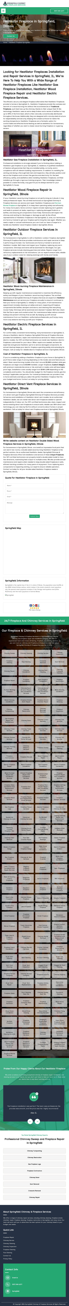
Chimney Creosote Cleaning (60, 671)
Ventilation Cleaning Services (9, 1033)
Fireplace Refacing (60, 701)
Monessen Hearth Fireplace (59, 916)
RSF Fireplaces (59, 878)
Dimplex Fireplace (59, 898)
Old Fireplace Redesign (43, 838)
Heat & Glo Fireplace (9, 898)
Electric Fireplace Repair (9, 765)
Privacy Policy (7, 1259)
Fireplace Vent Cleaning (59, 747)
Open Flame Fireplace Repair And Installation (59, 1022)
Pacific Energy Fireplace (43, 906)
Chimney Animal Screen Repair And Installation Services (43, 690)
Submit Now (34, 516)
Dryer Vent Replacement (26, 984)
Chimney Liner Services (59, 729)
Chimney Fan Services (59, 738)
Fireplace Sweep (42, 747)
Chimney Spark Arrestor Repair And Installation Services (26, 690)
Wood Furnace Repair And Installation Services (9, 775)
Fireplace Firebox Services (43, 798)
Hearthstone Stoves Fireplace (42, 926)
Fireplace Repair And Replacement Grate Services (26, 798)
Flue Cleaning (26, 662)
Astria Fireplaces (42, 878)
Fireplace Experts (43, 974)
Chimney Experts (59, 974)
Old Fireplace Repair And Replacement (9, 720)
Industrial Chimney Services (26, 818)
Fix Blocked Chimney (43, 818)
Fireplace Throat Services (26, 808)
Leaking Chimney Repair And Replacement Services (59, 818)
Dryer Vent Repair (9, 984)
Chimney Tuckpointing (9, 710)
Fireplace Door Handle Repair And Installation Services (43, 787)
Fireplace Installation (26, 680)
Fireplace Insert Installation (9, 948)
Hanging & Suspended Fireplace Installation (43, 1022)
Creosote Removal (43, 661)
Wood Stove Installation (9, 1012)
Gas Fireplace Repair (59, 757)
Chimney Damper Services (9, 738)
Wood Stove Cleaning (26, 1012)
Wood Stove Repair (60, 1002)
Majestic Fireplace (43, 888)
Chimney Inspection (59, 653)
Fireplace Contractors (9, 757)
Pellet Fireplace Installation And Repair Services (9, 868)
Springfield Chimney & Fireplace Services (38, 1304)
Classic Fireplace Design (59, 838)
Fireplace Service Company (9, 974)
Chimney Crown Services (43, 720)
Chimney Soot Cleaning (42, 671)
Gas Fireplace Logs (9, 808)
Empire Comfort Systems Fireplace (59, 926)
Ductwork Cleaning (59, 993)
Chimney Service (42, 653)
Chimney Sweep (9, 653)
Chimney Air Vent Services (26, 858)
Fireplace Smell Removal (60, 829)
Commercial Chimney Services (59, 808)
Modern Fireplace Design (9, 848)
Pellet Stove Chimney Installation (43, 847)
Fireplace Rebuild (26, 757)
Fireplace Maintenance (43, 1002)
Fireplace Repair (9, 680)
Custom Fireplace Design (26, 848)
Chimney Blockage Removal (43, 710)
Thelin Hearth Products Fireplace (9, 937)
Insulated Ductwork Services (59, 1033)
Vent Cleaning (26, 957)
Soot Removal (59, 662)
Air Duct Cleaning (43, 957)
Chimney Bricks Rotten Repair (26, 829)
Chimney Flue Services (42, 729)
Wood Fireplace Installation (26, 765)
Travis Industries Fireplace (26, 926)
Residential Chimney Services (9, 818)
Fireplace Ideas (9, 993)
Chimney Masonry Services (26, 747)
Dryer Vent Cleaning (9, 957)
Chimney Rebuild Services (26, 948)
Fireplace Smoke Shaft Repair (26, 701)
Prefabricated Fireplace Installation (43, 775)
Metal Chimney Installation (9, 701)
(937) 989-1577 (59, 11)
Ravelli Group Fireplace (26, 937)
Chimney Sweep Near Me (43, 993)
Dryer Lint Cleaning (59, 957)
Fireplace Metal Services (9, 798)
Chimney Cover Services (26, 729)
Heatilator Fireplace (9, 888)
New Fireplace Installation (43, 680)
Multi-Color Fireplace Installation (59, 858)
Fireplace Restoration (60, 680)
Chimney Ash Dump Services (26, 738)
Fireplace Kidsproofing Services (59, 948)
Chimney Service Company (26, 974)
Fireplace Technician (9, 1002)
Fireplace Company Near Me (26, 1002)
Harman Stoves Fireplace (26, 898)
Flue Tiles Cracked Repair (26, 838)
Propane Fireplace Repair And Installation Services (59, 775)
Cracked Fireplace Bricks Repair (43, 1044)
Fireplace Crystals (43, 858)
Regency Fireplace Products (26, 868)
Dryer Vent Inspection (26, 966)
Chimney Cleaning (26, 653)
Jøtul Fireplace (26, 906)
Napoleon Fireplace (26, 888)
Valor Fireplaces (59, 868)
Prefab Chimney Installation (42, 948)
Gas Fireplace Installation (42, 765)
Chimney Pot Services (43, 738)
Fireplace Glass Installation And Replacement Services (9, 787)
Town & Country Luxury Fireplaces (9, 878)
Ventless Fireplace (9, 1022)
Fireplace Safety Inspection (42, 984)
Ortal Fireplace (9, 916)
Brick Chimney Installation (59, 690)
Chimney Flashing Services (9, 747)
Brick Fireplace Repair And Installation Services (9, 1044)
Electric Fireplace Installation (59, 765)
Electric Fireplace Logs (43, 808)
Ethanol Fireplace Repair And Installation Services (26, 775)
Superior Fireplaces (43, 868)
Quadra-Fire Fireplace (9, 906)
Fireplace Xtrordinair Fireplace (26, 915)
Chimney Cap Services (59, 720)
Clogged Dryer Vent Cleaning (43, 966)
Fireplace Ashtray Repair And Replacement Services (59, 787)
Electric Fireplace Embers (59, 848)
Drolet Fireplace (43, 916)
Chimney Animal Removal (43, 937)
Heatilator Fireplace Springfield (19, 42)
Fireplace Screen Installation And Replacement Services (59, 937)
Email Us (15, 1278)
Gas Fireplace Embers (9, 858)
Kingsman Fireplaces (26, 878)
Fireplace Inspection (59, 710)
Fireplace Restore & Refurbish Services (26, 1044)
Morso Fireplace (9, 926)
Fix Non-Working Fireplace (9, 690)
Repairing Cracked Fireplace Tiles (9, 829)
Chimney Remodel (43, 1033)
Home (5, 42)
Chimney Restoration (26, 710)
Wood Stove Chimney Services (43, 1012)
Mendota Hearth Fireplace (59, 906)
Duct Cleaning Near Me (26, 993)
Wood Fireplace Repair (43, 757)
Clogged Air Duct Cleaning (59, 966)
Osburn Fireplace (43, 898)
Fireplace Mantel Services (9, 1054)
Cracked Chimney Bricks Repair (43, 829)
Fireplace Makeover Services (26, 1033)
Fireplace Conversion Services (26, 1022)
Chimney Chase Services (9, 729)
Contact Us (10, 36)
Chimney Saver (26, 720)
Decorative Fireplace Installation (59, 983)
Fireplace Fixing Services (60, 1012)
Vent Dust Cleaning (9, 966)
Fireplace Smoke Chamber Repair (42, 701)
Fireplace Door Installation (26, 787)
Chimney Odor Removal (9, 838)
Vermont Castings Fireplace (60, 888)
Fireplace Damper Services (59, 798)
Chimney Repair (9, 671)
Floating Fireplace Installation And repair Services (59, 1044)
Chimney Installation (26, 671)
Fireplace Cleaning (9, 661)
